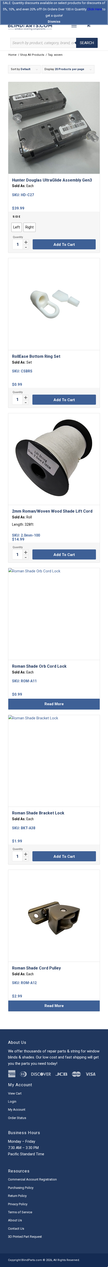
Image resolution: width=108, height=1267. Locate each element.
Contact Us (16, 1228)
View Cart (15, 1093)
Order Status (17, 1118)
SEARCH (87, 43)
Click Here (94, 9)
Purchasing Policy (20, 1188)
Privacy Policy (17, 1204)
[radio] (17, 227)
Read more (54, 704)
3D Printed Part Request (25, 1237)
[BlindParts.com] (44, 25)
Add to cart (64, 244)
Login (12, 1101)
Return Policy (17, 1196)
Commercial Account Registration (32, 1179)
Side (16, 216)
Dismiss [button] (54, 21)
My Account (16, 1109)
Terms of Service (20, 1212)
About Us (15, 1220)
